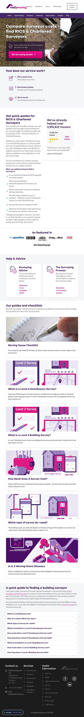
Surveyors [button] (30, 15)
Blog (67, 15)
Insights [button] (60, 15)
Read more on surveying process (61, 290)
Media (47, 677)
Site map (48, 697)
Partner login (57, 6)
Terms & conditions (51, 693)
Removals (30, 682)
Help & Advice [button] (50, 15)
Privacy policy (49, 701)
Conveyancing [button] (19, 15)
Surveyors (30, 674)
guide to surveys (68, 605)
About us (29, 6)
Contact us (38, 6)
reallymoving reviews (52, 681)
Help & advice (31, 678)
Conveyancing (31, 670)
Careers (47, 689)
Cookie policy (49, 705)
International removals (31, 691)
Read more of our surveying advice (23, 289)
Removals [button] (39, 15)
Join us (47, 6)
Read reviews (67, 138)
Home (9, 15)
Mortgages (30, 686)
